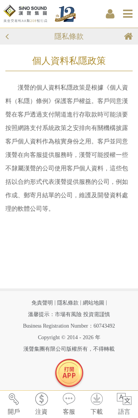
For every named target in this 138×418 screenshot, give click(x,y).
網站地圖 (93, 303)
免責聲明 (42, 303)
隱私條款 (68, 303)
